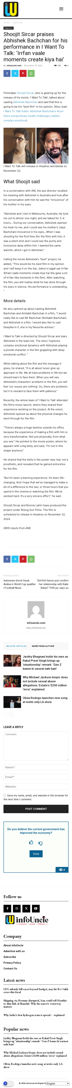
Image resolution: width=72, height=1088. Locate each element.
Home (6, 22)
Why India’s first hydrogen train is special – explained (33, 1015)
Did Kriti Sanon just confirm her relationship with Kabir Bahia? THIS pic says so (53, 584)
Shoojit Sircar (25, 93)
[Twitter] (15, 73)
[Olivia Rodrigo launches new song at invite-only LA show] (12, 702)
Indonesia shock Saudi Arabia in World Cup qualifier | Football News (19, 584)
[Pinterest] (23, 73)
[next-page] (11, 715)
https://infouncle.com (36, 628)
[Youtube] (36, 908)
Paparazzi (18, 22)
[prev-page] (5, 715)
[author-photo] (36, 617)
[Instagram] (17, 908)
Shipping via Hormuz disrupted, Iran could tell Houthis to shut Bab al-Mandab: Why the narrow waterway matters (35, 1003)
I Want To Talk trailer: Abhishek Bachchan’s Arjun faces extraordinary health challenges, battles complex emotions (33, 115)
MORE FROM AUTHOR (43, 646)
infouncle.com (14, 65)
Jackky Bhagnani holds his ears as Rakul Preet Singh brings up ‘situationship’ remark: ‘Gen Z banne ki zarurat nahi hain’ (35, 1041)
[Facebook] (6, 73)
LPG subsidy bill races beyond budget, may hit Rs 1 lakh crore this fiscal (35, 990)
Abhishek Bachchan (25, 102)
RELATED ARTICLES (16, 646)
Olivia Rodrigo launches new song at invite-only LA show (33, 1065)
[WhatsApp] (31, 73)
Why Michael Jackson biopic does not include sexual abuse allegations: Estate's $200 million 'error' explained (35, 1054)
